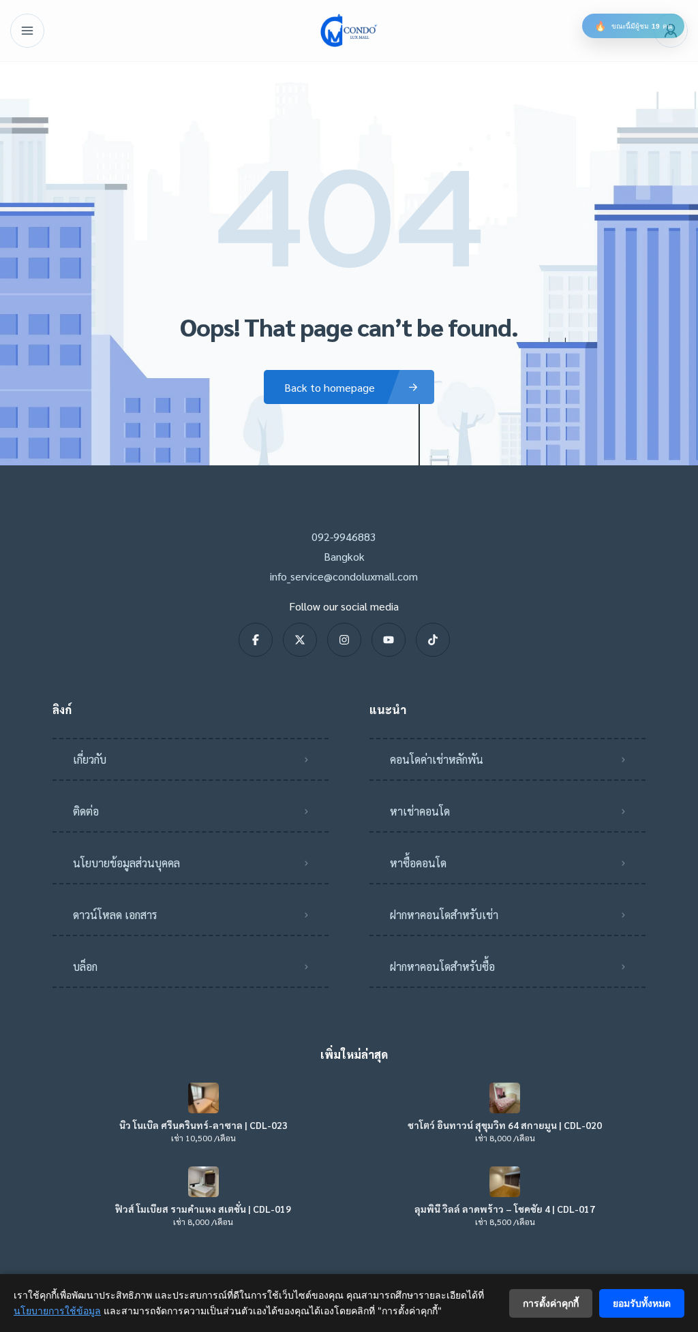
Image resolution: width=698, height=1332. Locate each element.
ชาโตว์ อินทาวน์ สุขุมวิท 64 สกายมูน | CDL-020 (505, 1125)
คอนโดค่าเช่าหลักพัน (436, 759)
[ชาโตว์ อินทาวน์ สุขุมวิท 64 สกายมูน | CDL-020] (504, 1098)
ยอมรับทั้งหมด (642, 1303)
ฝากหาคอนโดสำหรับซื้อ (442, 966)
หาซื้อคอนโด (418, 863)
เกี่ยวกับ (89, 759)
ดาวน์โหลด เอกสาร (115, 915)
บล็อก (85, 966)
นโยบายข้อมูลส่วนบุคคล (126, 863)
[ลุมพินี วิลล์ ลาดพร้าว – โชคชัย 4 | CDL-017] (504, 1181)
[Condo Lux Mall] (349, 30)
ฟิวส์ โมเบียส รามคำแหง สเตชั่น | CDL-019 (203, 1208)
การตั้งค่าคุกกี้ (551, 1303)
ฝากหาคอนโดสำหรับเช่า (444, 915)
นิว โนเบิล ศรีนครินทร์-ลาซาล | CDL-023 (203, 1125)
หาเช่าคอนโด (420, 811)
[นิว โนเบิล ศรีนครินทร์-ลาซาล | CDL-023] (203, 1098)
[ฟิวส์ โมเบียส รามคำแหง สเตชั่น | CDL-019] (203, 1181)
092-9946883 (344, 536)
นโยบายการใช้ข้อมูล (57, 1310)
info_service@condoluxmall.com (344, 576)
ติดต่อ (86, 811)
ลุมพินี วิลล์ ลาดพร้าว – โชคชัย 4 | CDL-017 (504, 1208)
